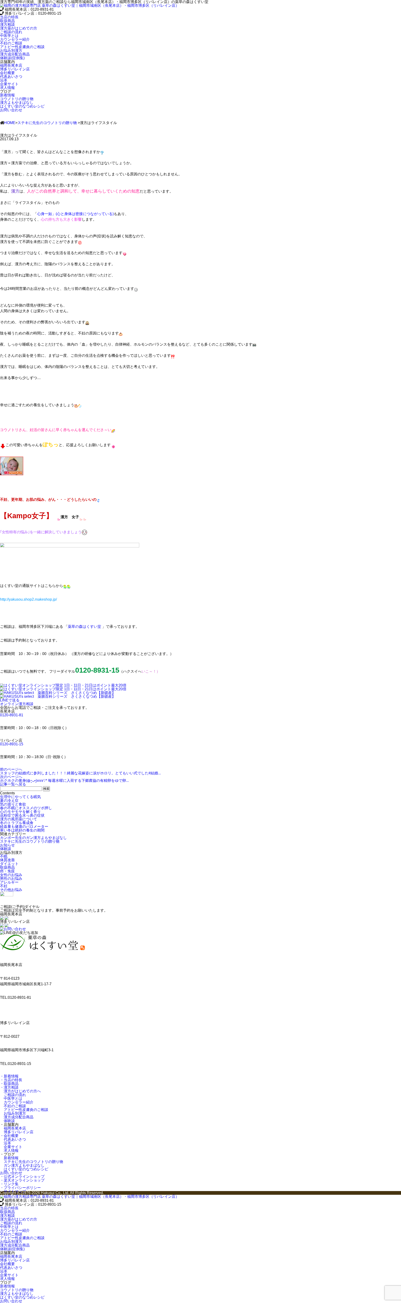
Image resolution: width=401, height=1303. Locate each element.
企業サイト (11, 1147)
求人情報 (9, 1150)
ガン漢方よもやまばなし (22, 1165)
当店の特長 (9, 17)
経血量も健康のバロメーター (24, 826)
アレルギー (9, 882)
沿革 (5, 1143)
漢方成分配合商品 (16, 1117)
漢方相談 (7, 24)
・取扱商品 (9, 1084)
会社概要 (7, 73)
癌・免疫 (7, 871)
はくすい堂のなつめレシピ (24, 1169)
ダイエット (9, 864)
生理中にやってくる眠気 (20, 797)
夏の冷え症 (9, 800)
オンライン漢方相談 (16, 704)
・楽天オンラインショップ (22, 1180)
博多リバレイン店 (16, 1132)
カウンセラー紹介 (16, 1102)
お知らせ (7, 845)
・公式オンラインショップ (22, 1177)
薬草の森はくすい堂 (84, 627)
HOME (9, 123)
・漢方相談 (9, 1087)
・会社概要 (9, 1136)
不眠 (3, 856)
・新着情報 (9, 1076)
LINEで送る (9, 700)
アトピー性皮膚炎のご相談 (24, 1110)
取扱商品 (7, 21)
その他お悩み (11, 890)
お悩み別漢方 (13, 1113)
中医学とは (11, 1098)
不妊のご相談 (13, 1106)
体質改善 (7, 860)
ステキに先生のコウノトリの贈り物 (47, 123)
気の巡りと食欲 (13, 804)
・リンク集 (9, 1184)
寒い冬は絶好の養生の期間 (22, 830)
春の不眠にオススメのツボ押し (26, 808)
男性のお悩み (11, 879)
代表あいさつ (13, 1139)
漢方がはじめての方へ (20, 1091)
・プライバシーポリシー (20, 1188)
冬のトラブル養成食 (16, 823)
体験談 (5, 849)
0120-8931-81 (11, 715)
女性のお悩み (11, 875)
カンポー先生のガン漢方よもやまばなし (33, 838)
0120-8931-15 (11, 744)
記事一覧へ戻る (13, 784)
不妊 (3, 886)
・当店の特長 (11, 1080)
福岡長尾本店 (13, 1128)
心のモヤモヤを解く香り (20, 812)
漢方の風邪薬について (18, 819)
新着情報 (9, 1158)
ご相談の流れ (13, 1095)
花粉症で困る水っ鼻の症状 (22, 815)
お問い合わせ (11, 110)
